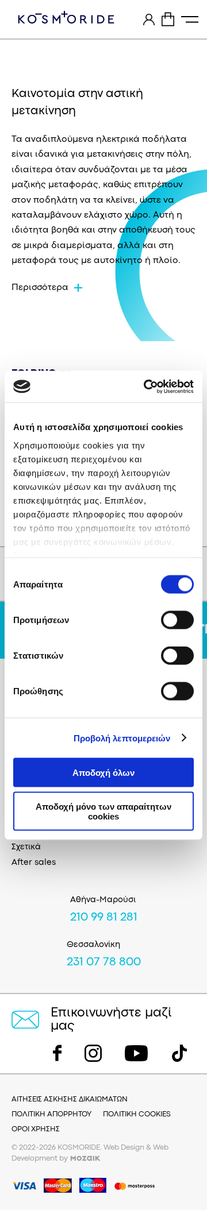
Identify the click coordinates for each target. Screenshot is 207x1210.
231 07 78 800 (104, 962)
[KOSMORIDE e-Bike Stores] (66, 17)
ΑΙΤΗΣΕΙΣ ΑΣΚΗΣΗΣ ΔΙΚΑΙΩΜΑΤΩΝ (70, 1099)
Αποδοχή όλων (103, 773)
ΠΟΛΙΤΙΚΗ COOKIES (137, 1114)
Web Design (123, 1148)
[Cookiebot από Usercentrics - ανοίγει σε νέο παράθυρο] (146, 386)
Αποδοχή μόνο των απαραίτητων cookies (103, 811)
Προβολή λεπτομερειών (122, 738)
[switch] (177, 620)
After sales (34, 863)
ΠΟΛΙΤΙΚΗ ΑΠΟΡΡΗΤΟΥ (51, 1114)
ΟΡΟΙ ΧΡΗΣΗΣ (36, 1129)
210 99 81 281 (103, 918)
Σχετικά (26, 847)
